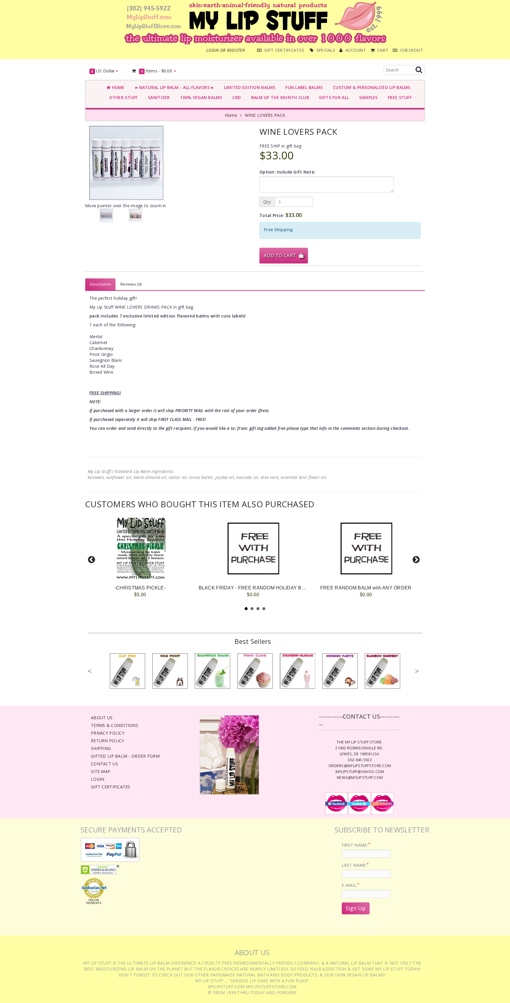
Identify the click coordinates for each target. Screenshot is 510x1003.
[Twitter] (359, 803)
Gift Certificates (110, 787)
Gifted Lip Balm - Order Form (125, 756)
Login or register (225, 50)
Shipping (101, 748)
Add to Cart (281, 255)
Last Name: (355, 865)
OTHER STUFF (122, 97)
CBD (235, 97)
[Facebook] (336, 803)
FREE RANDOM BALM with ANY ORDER (366, 587)
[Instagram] (382, 803)
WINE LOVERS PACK (265, 115)
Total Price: (280, 214)
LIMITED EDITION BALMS (248, 87)
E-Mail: (350, 885)
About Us (101, 717)
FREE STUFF (398, 97)
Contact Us (104, 764)
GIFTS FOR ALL (333, 97)
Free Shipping (278, 229)
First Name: (356, 845)
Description (100, 284)
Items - (156, 71)
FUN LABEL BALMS (303, 87)
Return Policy (107, 740)
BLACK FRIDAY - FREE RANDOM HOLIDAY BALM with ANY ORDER (275, 587)
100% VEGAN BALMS (200, 97)
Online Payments (93, 902)
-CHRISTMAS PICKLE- (140, 587)
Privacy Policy (107, 733)
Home (117, 87)
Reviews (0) (130, 284)
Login (97, 779)
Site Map (100, 771)
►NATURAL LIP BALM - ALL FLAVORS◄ (173, 87)
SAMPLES (367, 97)
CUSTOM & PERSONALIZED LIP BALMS (370, 87)
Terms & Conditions (114, 725)
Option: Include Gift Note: (287, 172)
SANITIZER (158, 97)
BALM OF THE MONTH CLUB (279, 97)
